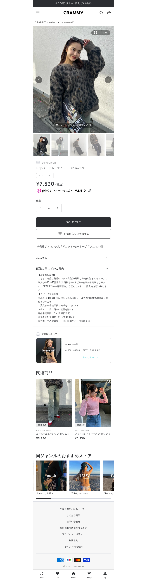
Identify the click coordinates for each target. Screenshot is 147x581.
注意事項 (59, 286)
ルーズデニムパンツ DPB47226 (52, 433)
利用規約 (73, 540)
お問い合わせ (73, 521)
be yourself (67, 22)
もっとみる (88, 357)
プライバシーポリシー (73, 534)
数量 (38, 200)
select (53, 22)
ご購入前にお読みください (73, 509)
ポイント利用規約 (74, 546)
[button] (38, 13)
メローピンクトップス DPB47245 (92, 433)
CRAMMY (40, 22)
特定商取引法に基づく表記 (73, 527)
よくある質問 (73, 515)
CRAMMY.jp (78, 566)
